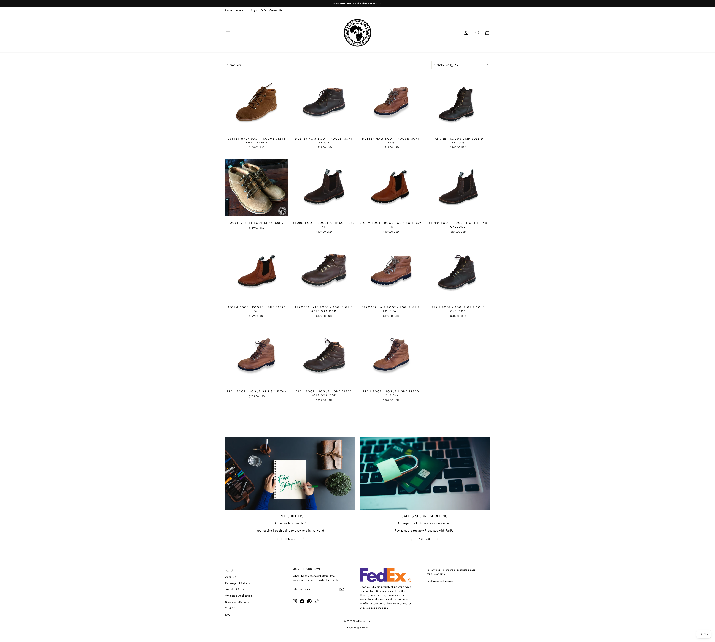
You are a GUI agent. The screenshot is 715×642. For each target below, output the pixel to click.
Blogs (253, 10)
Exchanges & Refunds (237, 583)
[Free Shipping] (290, 473)
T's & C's (230, 608)
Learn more (290, 539)
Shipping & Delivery (237, 602)
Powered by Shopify (357, 627)
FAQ (263, 10)
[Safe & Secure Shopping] (425, 473)
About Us (241, 10)
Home (228, 10)
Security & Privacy (236, 589)
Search (229, 570)
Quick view (256, 130)
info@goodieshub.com (375, 608)
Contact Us (275, 10)
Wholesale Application (238, 595)
